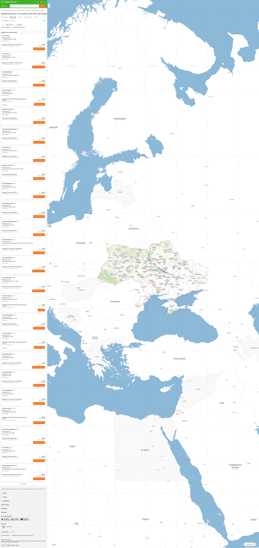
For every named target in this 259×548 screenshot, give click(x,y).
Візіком (257, 547)
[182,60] (115, 256)
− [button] (49, 6)
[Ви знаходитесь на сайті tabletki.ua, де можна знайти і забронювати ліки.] (9, 2)
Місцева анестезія (35, 10)
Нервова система (20, 10)
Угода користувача (5, 535)
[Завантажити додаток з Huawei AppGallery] (24, 519)
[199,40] (171, 285)
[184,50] (165, 251)
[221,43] (114, 265)
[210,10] (178, 278)
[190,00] (170, 260)
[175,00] (163, 277)
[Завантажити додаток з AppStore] (15, 519)
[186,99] (140, 252)
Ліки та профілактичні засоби (9, 10)
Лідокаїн (42, 10)
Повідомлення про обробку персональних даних (22, 535)
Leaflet (247, 547)
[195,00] (159, 264)
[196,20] (176, 278)
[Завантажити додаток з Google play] (5, 519)
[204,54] (159, 277)
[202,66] (154, 249)
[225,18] (168, 278)
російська (12, 532)
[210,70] (116, 269)
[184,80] (137, 261)
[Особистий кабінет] (44, 2)
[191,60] (151, 254)
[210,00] (184, 263)
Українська (4, 532)
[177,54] (132, 278)
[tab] (12, 17)
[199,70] (180, 265)
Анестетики (27, 10)
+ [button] (49, 4)
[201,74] (172, 276)
